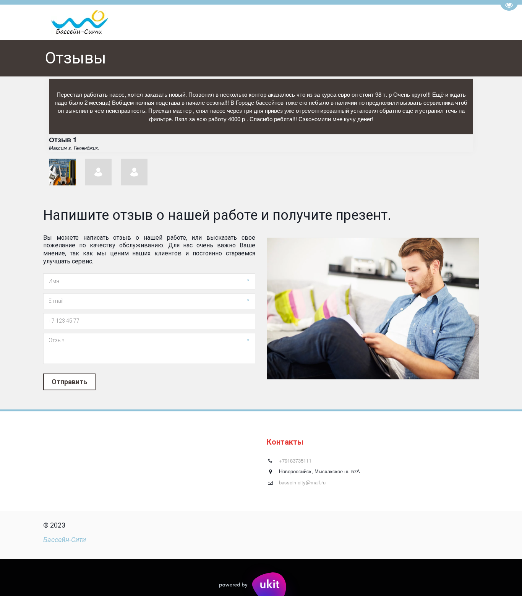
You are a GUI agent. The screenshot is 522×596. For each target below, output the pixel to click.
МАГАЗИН (401, 22)
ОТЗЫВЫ (442, 22)
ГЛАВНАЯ (200, 22)
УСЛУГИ (234, 22)
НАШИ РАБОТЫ (321, 22)
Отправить (69, 382)
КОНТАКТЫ (275, 22)
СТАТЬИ (362, 22)
